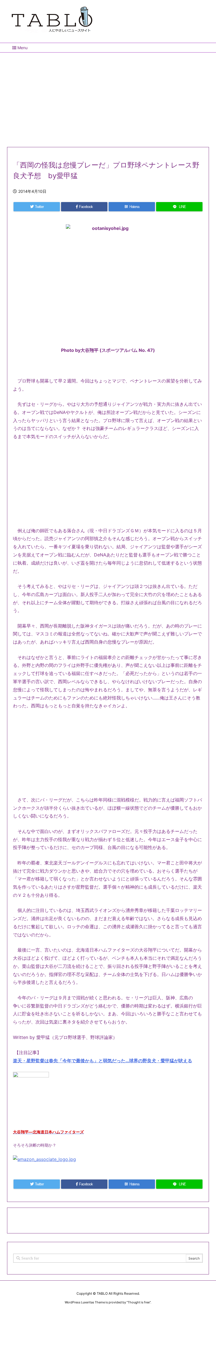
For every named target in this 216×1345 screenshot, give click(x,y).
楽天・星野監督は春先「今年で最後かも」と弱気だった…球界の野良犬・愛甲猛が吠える (102, 1060)
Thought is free (139, 1302)
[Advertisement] (108, 97)
